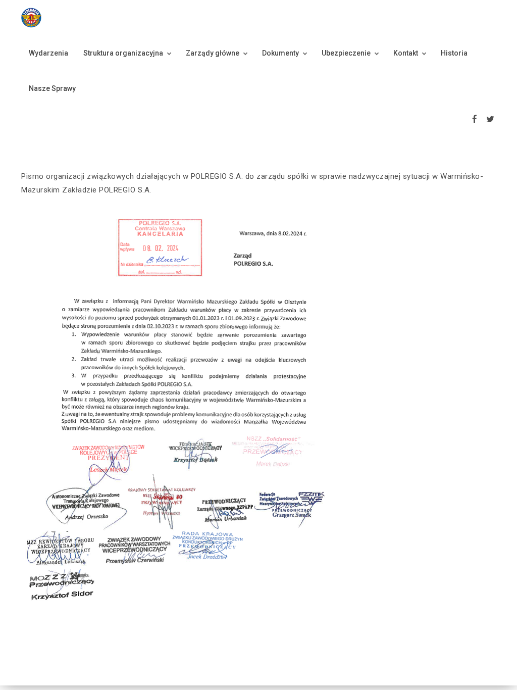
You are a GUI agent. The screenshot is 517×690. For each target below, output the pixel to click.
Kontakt (405, 53)
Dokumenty (280, 53)
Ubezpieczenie (346, 53)
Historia (454, 53)
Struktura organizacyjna (123, 53)
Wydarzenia (48, 53)
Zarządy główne (212, 53)
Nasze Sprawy (52, 88)
